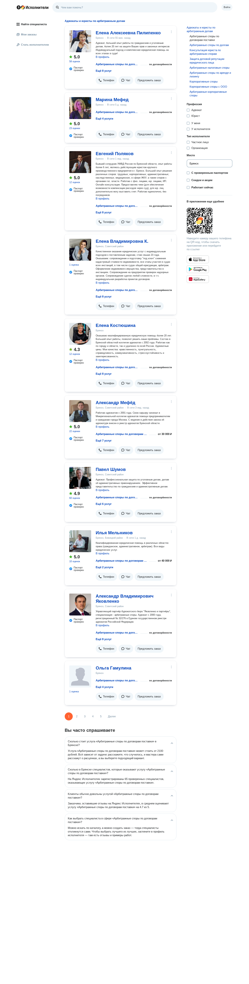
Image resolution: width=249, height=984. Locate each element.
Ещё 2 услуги (104, 567)
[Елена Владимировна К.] (80, 250)
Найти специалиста (34, 24)
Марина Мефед (112, 99)
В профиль (102, 56)
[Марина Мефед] (80, 108)
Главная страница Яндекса (19, 7)
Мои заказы (29, 34)
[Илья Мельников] (80, 541)
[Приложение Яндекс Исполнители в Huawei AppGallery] (198, 279)
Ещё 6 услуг (104, 503)
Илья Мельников (114, 532)
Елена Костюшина (115, 325)
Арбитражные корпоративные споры (208, 93)
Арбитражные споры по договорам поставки (117, 64)
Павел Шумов (111, 469)
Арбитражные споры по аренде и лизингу (210, 74)
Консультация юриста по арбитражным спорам (205, 52)
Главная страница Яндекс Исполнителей (33, 7)
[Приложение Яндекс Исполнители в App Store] (198, 259)
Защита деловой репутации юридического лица (207, 60)
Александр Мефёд (115, 402)
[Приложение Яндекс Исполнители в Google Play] (198, 269)
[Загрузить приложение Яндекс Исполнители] (209, 221)
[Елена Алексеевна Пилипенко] (80, 41)
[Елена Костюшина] (80, 334)
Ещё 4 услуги (104, 118)
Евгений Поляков (115, 153)
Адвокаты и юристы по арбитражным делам (201, 29)
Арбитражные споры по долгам (209, 45)
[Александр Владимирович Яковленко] (80, 604)
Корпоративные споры (204, 81)
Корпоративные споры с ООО (208, 86)
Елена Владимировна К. (122, 241)
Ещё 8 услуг (104, 70)
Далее (112, 716)
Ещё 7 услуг (104, 440)
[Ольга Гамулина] (80, 676)
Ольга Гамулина (113, 667)
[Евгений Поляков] (80, 162)
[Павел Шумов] (80, 478)
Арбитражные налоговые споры (209, 67)
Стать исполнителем (35, 44)
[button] (106, 80)
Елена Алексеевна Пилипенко (128, 32)
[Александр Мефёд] (80, 411)
